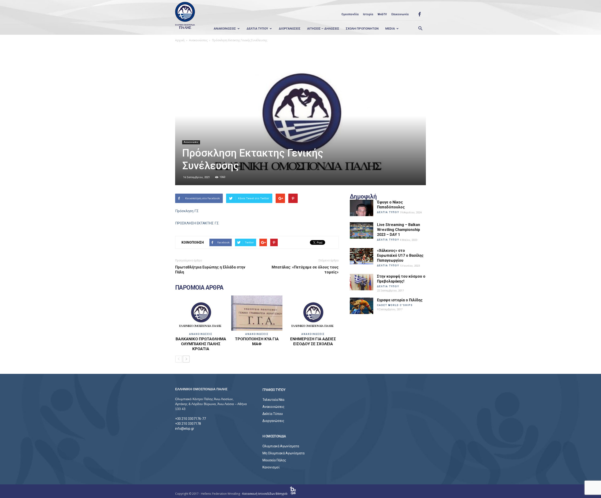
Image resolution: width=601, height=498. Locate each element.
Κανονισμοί (271, 467)
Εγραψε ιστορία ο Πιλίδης (400, 300)
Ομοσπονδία (349, 14)
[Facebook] (419, 14)
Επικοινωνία (399, 14)
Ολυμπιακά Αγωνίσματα (280, 446)
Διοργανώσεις (273, 421)
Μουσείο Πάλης (274, 460)
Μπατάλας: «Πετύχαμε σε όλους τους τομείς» (305, 269)
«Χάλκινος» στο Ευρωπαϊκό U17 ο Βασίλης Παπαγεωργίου (400, 255)
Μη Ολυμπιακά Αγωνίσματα (283, 453)
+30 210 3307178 (188, 423)
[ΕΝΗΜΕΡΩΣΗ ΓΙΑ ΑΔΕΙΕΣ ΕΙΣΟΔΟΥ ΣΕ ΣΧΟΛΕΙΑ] (313, 313)
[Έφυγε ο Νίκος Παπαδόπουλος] (361, 208)
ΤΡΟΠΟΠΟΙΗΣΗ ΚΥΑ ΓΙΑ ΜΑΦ (257, 341)
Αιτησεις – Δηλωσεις (323, 28)
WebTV (382, 14)
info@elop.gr (184, 428)
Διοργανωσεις (289, 28)
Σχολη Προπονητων (362, 28)
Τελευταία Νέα (273, 400)
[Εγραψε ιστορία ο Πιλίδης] (361, 306)
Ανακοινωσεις (225, 28)
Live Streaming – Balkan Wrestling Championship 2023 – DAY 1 (398, 229)
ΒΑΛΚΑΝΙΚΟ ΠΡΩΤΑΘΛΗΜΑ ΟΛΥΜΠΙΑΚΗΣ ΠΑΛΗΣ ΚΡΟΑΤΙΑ (201, 344)
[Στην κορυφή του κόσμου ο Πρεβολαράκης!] (361, 282)
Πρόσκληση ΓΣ (187, 211)
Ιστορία (368, 14)
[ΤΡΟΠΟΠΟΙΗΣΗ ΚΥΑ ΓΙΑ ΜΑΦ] (256, 313)
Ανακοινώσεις (191, 142)
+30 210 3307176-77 (190, 419)
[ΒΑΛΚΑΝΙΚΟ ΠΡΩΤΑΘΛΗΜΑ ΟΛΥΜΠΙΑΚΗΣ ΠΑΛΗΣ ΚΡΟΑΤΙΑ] (200, 313)
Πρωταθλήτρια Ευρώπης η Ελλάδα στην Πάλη (210, 269)
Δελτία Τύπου (272, 414)
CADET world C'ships (395, 305)
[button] (420, 28)
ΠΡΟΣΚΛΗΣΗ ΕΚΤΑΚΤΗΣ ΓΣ (197, 223)
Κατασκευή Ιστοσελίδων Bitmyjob (265, 494)
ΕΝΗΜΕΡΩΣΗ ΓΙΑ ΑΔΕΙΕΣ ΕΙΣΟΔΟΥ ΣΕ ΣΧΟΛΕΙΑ (313, 341)
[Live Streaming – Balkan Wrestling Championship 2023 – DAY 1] (361, 230)
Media (390, 28)
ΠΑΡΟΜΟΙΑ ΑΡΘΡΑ (199, 288)
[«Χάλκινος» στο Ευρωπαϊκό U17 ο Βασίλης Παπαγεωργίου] (361, 256)
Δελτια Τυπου (257, 28)
